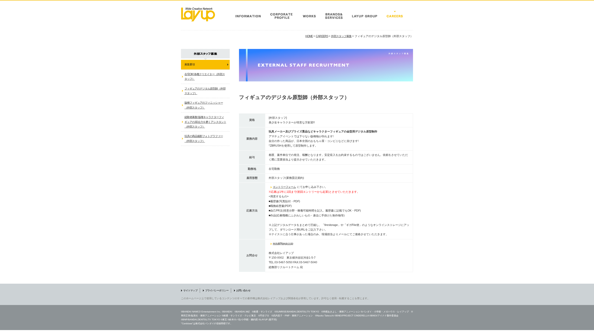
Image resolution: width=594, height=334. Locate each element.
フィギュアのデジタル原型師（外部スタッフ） (205, 91)
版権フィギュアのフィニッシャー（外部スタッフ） (203, 105)
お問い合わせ (243, 290)
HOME (309, 36)
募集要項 (189, 64)
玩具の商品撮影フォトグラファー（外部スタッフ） (203, 138)
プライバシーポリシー (217, 290)
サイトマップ (190, 290)
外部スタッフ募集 (341, 36)
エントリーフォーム (284, 187)
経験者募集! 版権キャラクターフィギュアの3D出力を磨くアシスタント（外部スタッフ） (205, 122)
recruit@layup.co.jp (283, 243)
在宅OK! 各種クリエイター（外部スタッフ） (204, 76)
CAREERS (322, 36)
